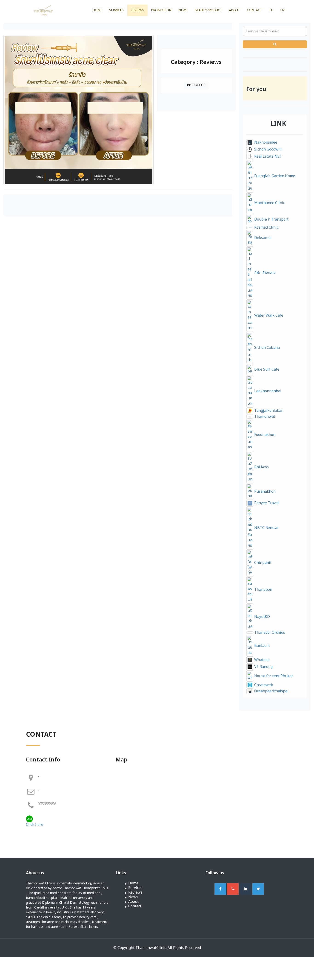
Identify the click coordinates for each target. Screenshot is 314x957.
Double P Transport (270, 219)
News (183, 10)
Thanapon (262, 589)
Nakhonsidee (265, 142)
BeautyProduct (208, 10)
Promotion (161, 10)
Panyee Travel (266, 503)
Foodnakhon (264, 434)
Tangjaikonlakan (268, 410)
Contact (254, 10)
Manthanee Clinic (269, 203)
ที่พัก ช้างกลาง (264, 272)
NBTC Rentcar (266, 528)
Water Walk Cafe (268, 315)
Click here (34, 824)
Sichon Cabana (266, 347)
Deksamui (262, 238)
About (234, 10)
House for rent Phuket (273, 676)
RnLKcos (261, 467)
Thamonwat (264, 416)
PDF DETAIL (196, 85)
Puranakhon (264, 491)
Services (116, 10)
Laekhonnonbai (267, 391)
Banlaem (261, 645)
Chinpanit (262, 562)
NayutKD (261, 616)
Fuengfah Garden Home (274, 176)
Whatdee (261, 660)
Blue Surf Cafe (266, 369)
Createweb (263, 685)
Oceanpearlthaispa (270, 691)
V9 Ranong (263, 667)
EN (282, 10)
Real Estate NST (267, 156)
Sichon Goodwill (267, 149)
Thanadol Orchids (269, 632)
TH (271, 10)
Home (97, 10)
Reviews (137, 10)
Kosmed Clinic (265, 227)
